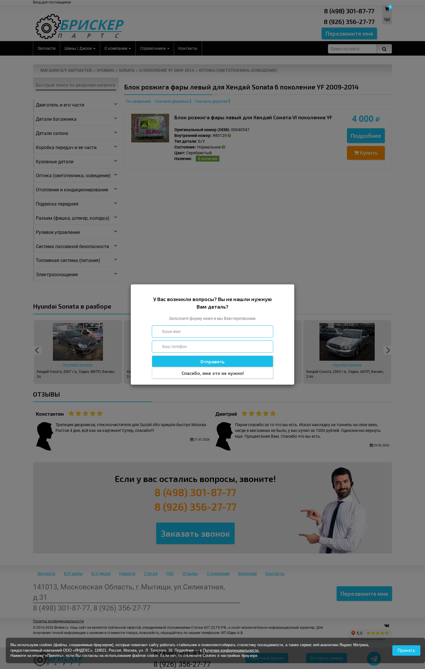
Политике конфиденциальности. (231, 650)
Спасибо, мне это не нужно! (213, 373)
